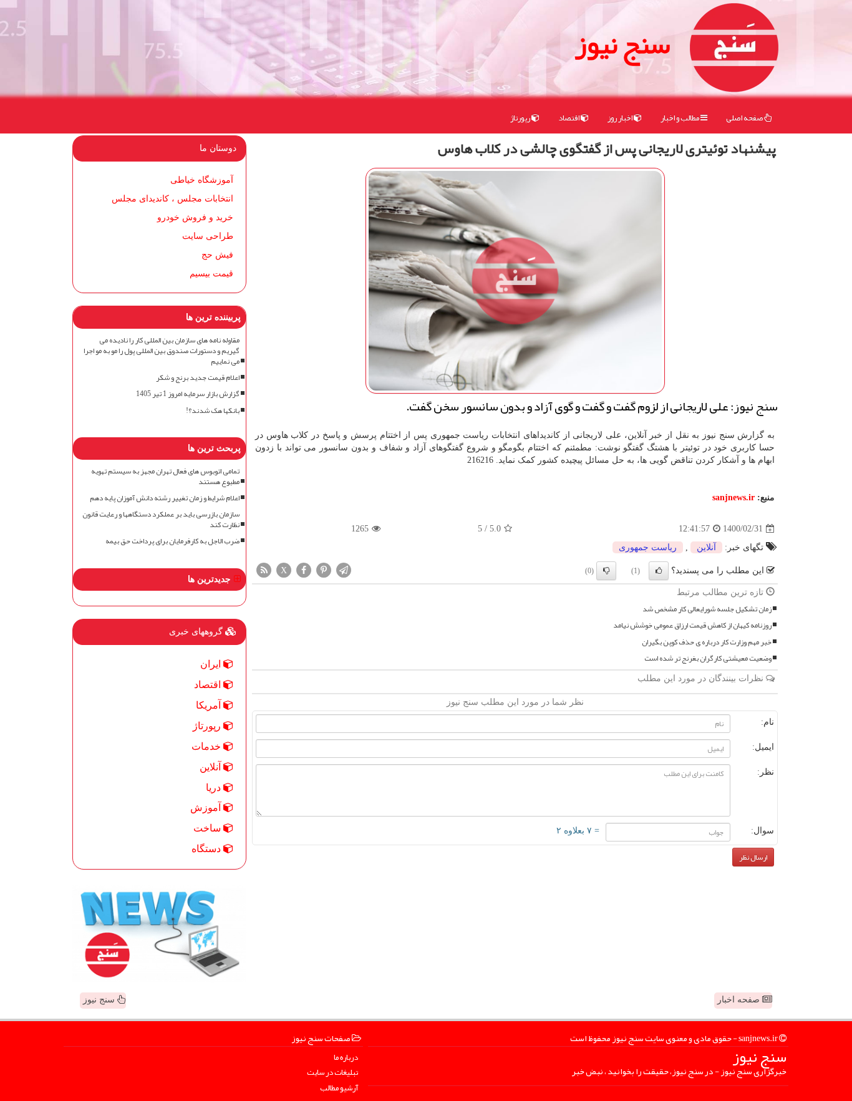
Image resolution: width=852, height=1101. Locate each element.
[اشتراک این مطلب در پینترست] (323, 570)
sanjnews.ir (733, 497)
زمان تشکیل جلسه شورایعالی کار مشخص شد (707, 609)
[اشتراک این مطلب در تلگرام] (343, 570)
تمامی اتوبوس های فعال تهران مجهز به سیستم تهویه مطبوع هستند (165, 476)
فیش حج (217, 254)
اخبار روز (621, 118)
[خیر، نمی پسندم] (606, 570)
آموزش (206, 807)
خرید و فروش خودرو (195, 217)
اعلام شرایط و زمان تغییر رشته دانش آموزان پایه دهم (165, 498)
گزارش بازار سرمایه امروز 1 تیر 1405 (188, 394)
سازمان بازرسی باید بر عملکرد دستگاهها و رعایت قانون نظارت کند (161, 519)
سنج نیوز (622, 44)
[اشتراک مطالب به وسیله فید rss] (264, 570)
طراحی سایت (207, 236)
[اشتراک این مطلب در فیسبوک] (303, 570)
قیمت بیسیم (211, 273)
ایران (211, 664)
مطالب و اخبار (680, 118)
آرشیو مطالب (339, 1088)
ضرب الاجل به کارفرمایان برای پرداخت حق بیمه (172, 541)
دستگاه (207, 848)
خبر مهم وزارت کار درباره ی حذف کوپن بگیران (707, 642)
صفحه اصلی (745, 118)
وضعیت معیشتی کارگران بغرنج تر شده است (708, 658)
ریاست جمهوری (648, 547)
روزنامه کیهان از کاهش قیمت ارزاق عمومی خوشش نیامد (692, 625)
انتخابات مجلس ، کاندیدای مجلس (172, 198)
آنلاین (706, 547)
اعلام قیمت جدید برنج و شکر (198, 378)
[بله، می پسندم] (659, 570)
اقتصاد (569, 118)
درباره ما (346, 1057)
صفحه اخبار (739, 999)
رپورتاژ (520, 118)
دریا (214, 787)
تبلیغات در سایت (332, 1072)
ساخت (208, 828)
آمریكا (209, 705)
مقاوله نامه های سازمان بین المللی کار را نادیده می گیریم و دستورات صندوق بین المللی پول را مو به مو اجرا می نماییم (162, 351)
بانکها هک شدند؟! (213, 411)
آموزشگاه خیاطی (201, 180)
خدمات (207, 746)
